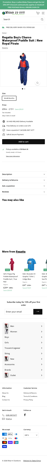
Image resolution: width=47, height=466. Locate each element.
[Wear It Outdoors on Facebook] (25, 414)
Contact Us (6, 400)
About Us (5, 393)
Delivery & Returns (30, 393)
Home (4, 33)
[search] (23, 19)
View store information (13, 156)
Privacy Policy (28, 400)
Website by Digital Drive (32, 461)
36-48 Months (9, 98)
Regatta (5, 48)
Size (4, 93)
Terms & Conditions (30, 396)
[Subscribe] (37, 312)
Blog (3, 396)
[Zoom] (37, 83)
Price (4, 105)
